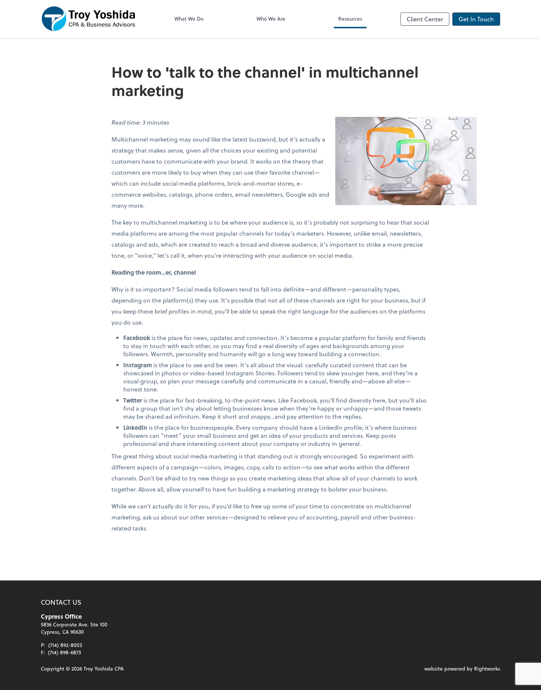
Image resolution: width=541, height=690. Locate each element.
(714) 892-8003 (65, 645)
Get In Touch (476, 19)
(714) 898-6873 (64, 652)
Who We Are (271, 18)
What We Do (189, 18)
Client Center (425, 19)
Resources (350, 18)
